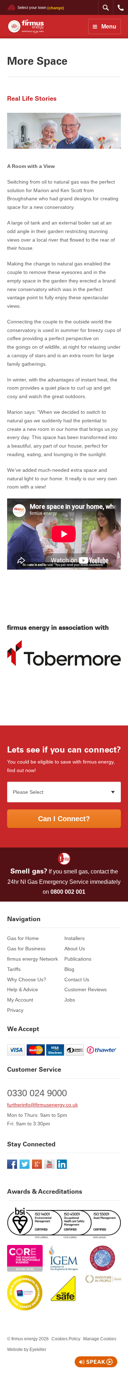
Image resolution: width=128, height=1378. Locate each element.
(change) (55, 7)
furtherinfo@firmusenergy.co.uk (42, 1105)
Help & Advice (22, 989)
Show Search (105, 7)
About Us (74, 948)
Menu (108, 26)
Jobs (69, 1000)
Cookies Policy (66, 1338)
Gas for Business (26, 948)
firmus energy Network (32, 959)
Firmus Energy (25, 26)
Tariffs (14, 969)
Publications (77, 959)
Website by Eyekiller (26, 1349)
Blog (69, 969)
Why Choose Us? (26, 979)
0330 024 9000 (120, 7)
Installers (74, 938)
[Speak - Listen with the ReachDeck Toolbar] (96, 1361)
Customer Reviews (85, 989)
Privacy (15, 1010)
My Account (20, 1000)
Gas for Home (23, 938)
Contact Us (76, 979)
